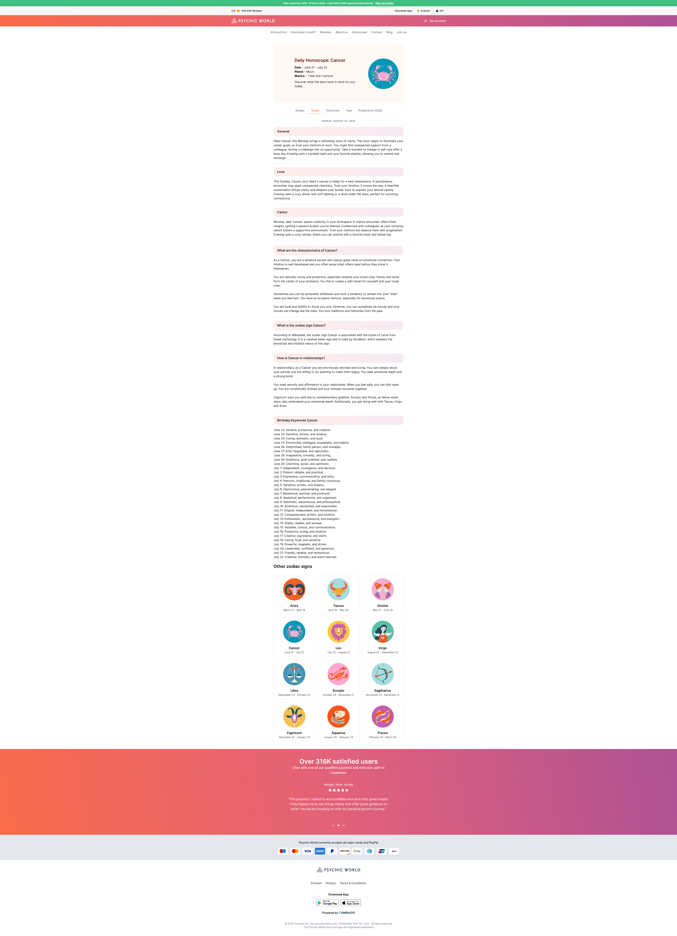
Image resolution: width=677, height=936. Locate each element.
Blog (389, 32)
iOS (442, 10)
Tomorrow (333, 110)
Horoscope (359, 32)
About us (342, 32)
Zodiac (299, 110)
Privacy (331, 883)
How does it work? (303, 32)
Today (315, 110)
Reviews (325, 32)
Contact (376, 32)
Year (349, 110)
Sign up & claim (384, 3)
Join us (402, 32)
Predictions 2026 (370, 110)
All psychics (279, 32)
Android (425, 10)
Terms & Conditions (353, 883)
